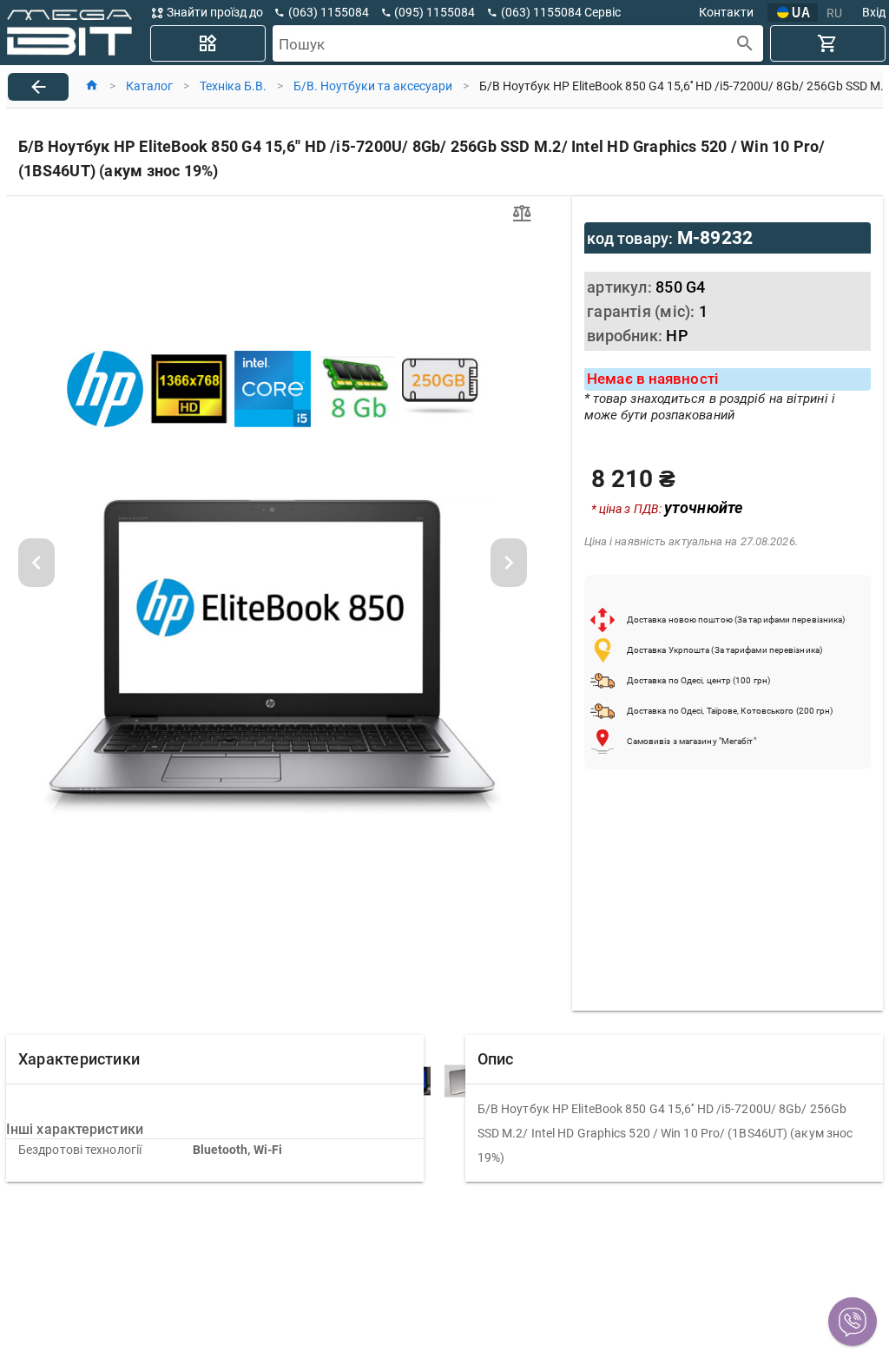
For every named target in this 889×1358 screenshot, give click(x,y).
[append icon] (745, 44)
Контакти (726, 12)
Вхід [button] (874, 12)
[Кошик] (828, 43)
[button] (852, 1321)
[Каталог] (208, 43)
